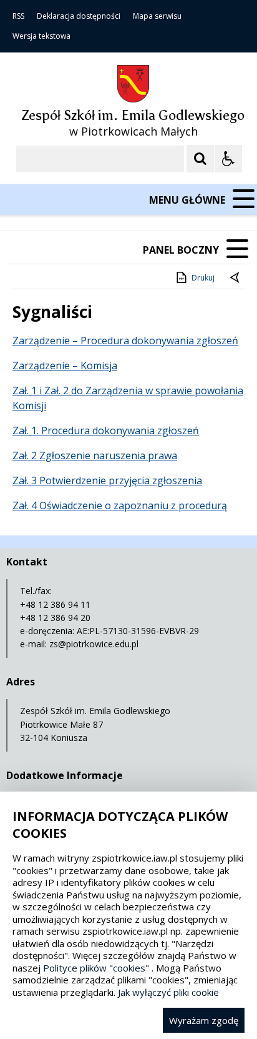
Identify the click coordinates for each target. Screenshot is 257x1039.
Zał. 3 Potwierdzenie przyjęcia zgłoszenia (107, 480)
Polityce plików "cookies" (96, 968)
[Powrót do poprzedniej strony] (236, 278)
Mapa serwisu (157, 16)
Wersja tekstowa (41, 36)
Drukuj (203, 277)
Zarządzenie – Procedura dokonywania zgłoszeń (125, 340)
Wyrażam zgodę (203, 1020)
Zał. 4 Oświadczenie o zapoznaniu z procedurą (119, 505)
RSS (18, 16)
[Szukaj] (200, 158)
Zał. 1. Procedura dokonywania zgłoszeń (105, 430)
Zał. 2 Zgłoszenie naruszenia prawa (94, 455)
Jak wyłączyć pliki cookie (168, 992)
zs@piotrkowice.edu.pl (93, 644)
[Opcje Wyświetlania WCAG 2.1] (228, 158)
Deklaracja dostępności (78, 16)
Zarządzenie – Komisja (64, 365)
